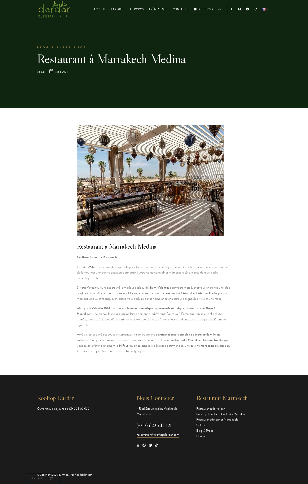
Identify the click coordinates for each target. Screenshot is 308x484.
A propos (137, 9)
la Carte (117, 9)
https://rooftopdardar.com (77, 474)
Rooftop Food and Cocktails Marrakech (221, 414)
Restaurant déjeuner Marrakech (217, 420)
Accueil (100, 9)
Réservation (209, 9)
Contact (179, 9)
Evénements (158, 9)
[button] (265, 9)
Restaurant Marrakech (210, 409)
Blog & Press (204, 431)
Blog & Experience (61, 47)
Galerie (201, 425)
